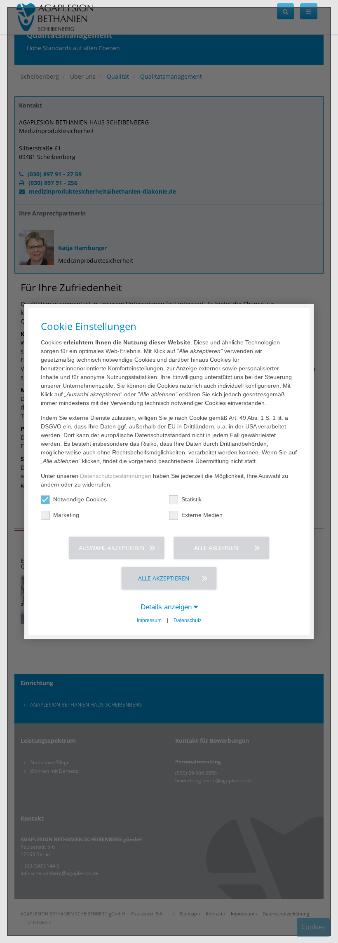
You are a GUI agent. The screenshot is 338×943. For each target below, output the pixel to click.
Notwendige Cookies (80, 499)
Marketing (66, 515)
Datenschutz (188, 620)
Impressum (149, 620)
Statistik (191, 499)
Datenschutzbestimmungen (115, 476)
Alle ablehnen (216, 548)
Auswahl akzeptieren (112, 548)
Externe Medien (202, 515)
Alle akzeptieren (164, 578)
